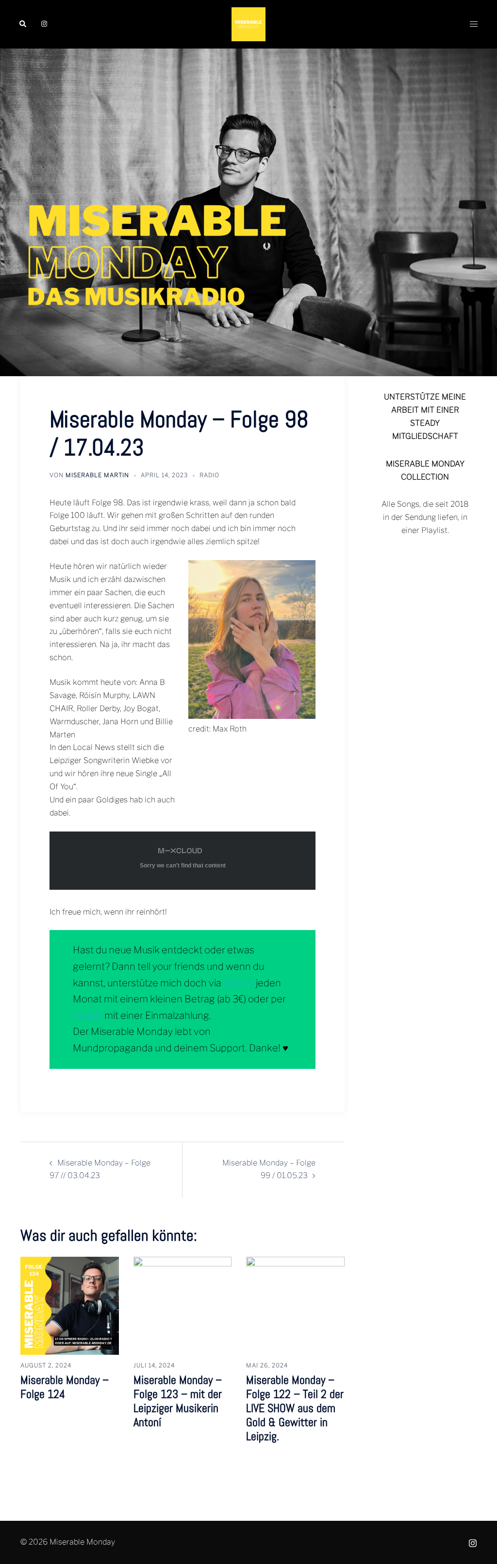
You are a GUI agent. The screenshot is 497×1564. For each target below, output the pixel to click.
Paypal (87, 1015)
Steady (238, 983)
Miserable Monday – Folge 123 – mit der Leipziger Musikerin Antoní (177, 1400)
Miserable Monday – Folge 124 (64, 1386)
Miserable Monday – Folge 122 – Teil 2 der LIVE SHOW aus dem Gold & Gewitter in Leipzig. (295, 1407)
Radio (209, 475)
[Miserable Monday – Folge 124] (69, 1305)
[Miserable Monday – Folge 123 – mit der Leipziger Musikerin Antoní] (182, 1305)
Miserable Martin (97, 475)
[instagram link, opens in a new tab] (43, 24)
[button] (23, 24)
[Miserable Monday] (248, 23)
